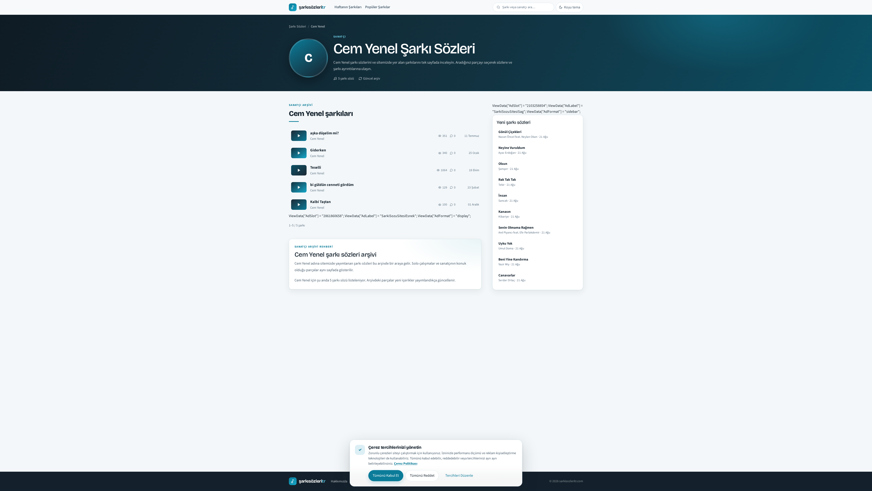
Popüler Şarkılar (377, 7)
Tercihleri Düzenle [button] (459, 475)
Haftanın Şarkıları (348, 7)
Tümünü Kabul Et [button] (386, 475)
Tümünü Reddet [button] (422, 475)
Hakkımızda (339, 481)
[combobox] (526, 7)
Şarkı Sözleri (297, 26)
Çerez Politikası (405, 463)
